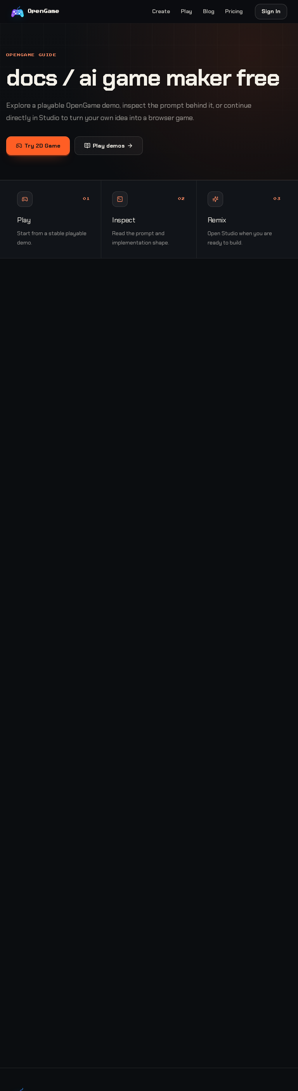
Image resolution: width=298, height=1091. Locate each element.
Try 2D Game (42, 145)
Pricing (234, 11)
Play (186, 11)
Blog (208, 11)
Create (161, 11)
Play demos (109, 145)
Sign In (271, 11)
